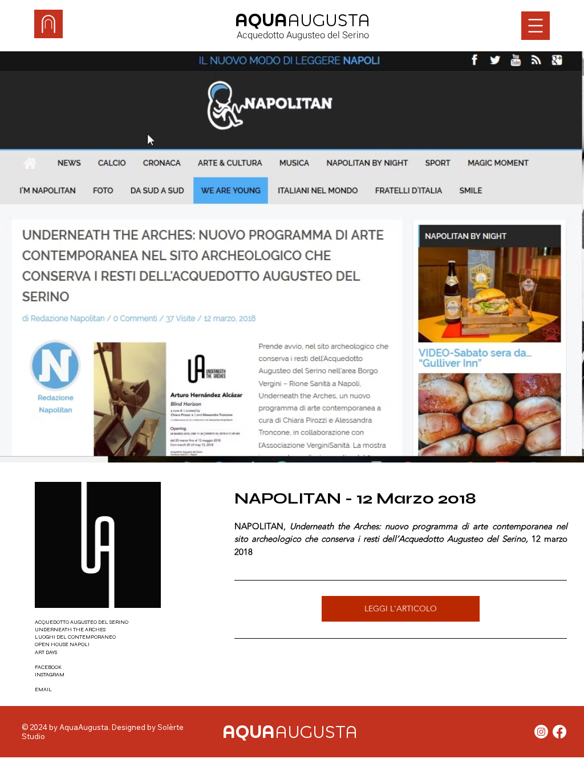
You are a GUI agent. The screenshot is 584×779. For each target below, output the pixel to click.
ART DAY (45, 652)
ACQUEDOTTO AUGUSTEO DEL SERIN (80, 622)
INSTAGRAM (49, 674)
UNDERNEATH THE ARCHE (69, 629)
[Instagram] (541, 732)
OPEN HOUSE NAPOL (61, 644)
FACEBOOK (48, 667)
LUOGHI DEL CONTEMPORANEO (75, 637)
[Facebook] (559, 732)
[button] (535, 25)
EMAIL (43, 689)
